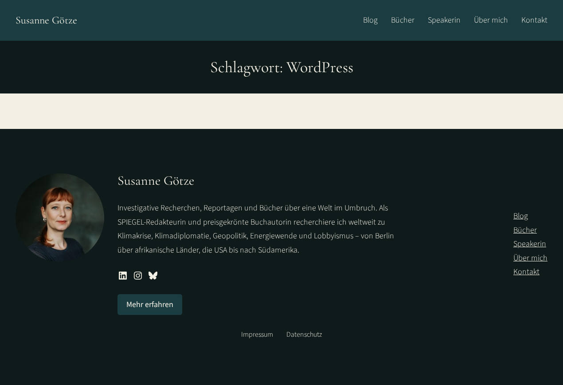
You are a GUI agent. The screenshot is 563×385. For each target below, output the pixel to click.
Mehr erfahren (149, 304)
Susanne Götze (46, 20)
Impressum (257, 334)
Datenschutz (304, 334)
